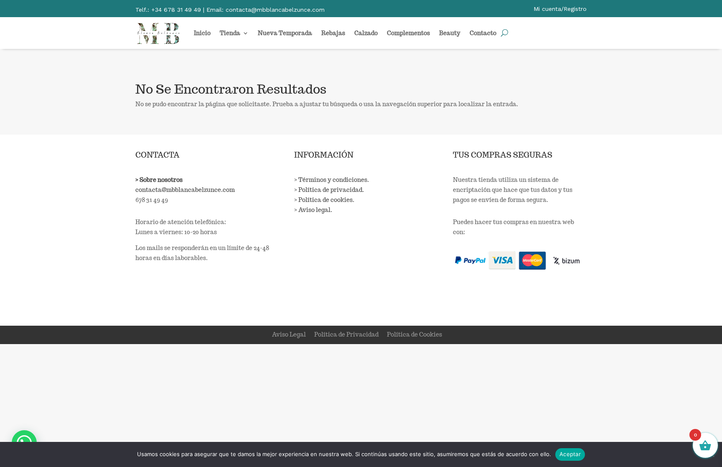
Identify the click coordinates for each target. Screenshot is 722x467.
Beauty (449, 33)
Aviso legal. (315, 210)
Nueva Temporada (285, 33)
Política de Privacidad (346, 334)
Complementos (408, 33)
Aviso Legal (289, 334)
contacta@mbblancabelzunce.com (185, 190)
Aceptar (570, 454)
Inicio (202, 33)
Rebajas (333, 33)
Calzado (366, 33)
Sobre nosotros (161, 180)
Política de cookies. (326, 200)
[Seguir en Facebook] (142, 298)
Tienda (230, 33)
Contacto (483, 33)
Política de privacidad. (331, 190)
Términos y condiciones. (333, 180)
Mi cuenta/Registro (560, 8)
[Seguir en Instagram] (159, 298)
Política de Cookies (414, 334)
